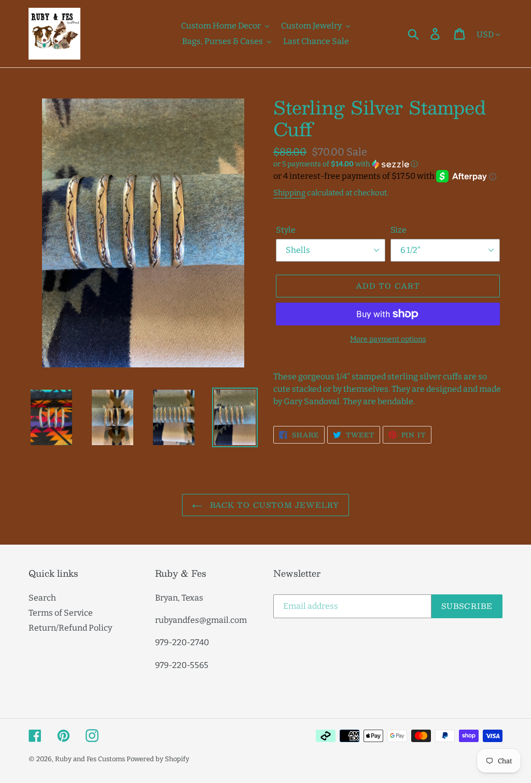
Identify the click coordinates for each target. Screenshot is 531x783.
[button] (387, 164)
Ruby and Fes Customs (90, 759)
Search (42, 598)
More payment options (388, 339)
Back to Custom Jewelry (273, 505)
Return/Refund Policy (70, 628)
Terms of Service (61, 613)
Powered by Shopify (158, 759)
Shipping (289, 192)
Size (398, 230)
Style (286, 230)
